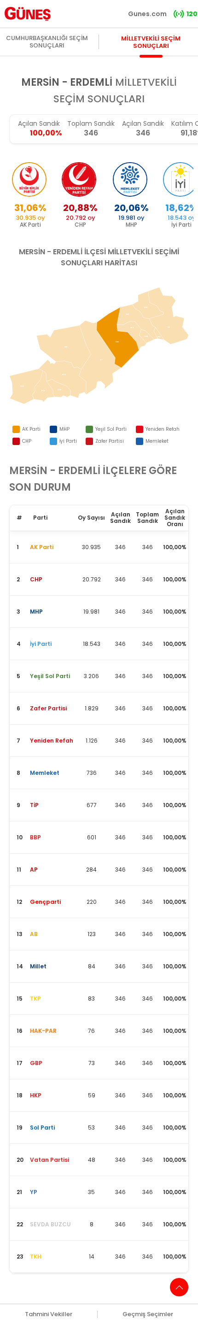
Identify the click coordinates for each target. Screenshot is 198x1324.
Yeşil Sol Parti (111, 429)
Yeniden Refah (163, 429)
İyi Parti (68, 441)
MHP (64, 429)
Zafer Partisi (109, 441)
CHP (26, 441)
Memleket (157, 441)
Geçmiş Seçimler (147, 1314)
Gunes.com (147, 14)
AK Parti (31, 429)
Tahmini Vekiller (48, 1314)
